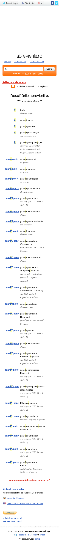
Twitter (42, 535)
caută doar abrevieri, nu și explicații (32, 86)
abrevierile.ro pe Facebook (52, 3)
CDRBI (28, 73)
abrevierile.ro (29, 56)
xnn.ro (37, 539)
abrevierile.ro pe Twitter (56, 3)
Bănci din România (15, 498)
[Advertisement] (29, 30)
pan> (11, 159)
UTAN (40, 73)
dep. (34, 73)
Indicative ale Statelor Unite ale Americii (25, 503)
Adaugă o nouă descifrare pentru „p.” (29, 480)
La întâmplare (20, 61)
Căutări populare (37, 61)
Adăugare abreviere (14, 82)
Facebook (32, 535)
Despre (7, 61)
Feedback (22, 535)
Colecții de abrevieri (14, 489)
